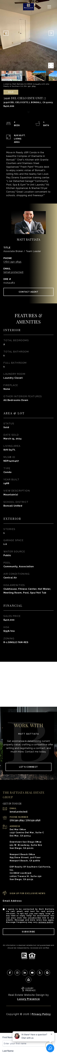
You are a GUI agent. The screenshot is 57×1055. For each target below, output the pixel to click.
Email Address (12, 901)
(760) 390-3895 (12, 261)
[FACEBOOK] (10, 972)
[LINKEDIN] (25, 972)
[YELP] (39, 972)
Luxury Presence (28, 998)
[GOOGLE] (47, 972)
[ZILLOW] (28, 979)
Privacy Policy (46, 922)
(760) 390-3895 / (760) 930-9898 (25, 820)
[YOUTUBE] (32, 972)
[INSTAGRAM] (17, 972)
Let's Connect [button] (28, 767)
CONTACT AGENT (28, 292)
